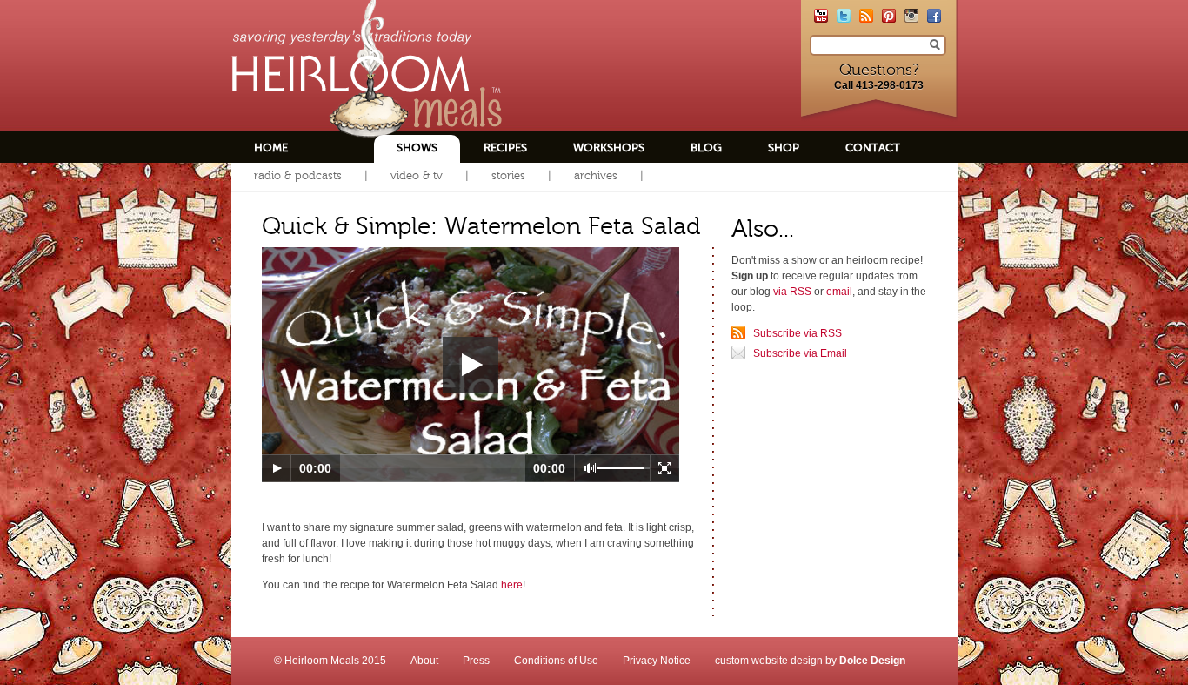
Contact (872, 147)
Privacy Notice (657, 661)
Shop (783, 147)
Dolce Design (872, 661)
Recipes (505, 147)
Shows (417, 147)
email (839, 291)
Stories (508, 175)
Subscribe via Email (800, 353)
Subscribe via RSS (797, 333)
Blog (706, 147)
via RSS (792, 291)
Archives (595, 175)
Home (271, 147)
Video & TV (416, 175)
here (512, 585)
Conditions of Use (556, 661)
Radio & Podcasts (298, 175)
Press (476, 661)
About (424, 661)
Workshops (608, 147)
